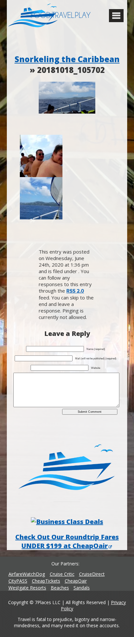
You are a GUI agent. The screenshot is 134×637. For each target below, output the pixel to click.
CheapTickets (46, 581)
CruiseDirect (92, 574)
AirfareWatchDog (26, 574)
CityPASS (17, 581)
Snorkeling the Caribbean (67, 59)
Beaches (60, 588)
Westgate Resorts (27, 588)
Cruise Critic (62, 574)
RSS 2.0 (75, 291)
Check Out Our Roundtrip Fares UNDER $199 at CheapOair (67, 541)
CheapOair (76, 581)
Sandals (82, 588)
